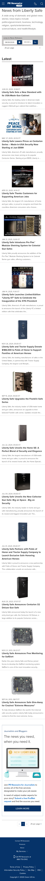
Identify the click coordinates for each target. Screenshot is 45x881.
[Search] (42, 4)
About (22, 848)
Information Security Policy (14, 870)
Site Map (31, 870)
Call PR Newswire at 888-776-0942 (23, 858)
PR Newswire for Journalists (21, 784)
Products (22, 844)
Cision (26, 877)
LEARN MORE (22, 808)
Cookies (23, 873)
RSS (39, 870)
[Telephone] (35, 4)
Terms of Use (15, 867)
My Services (21, 851)
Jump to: (12, 38)
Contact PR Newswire (22, 841)
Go (35, 42)
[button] (19, 42)
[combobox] (27, 42)
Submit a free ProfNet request (19, 800)
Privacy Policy (28, 867)
